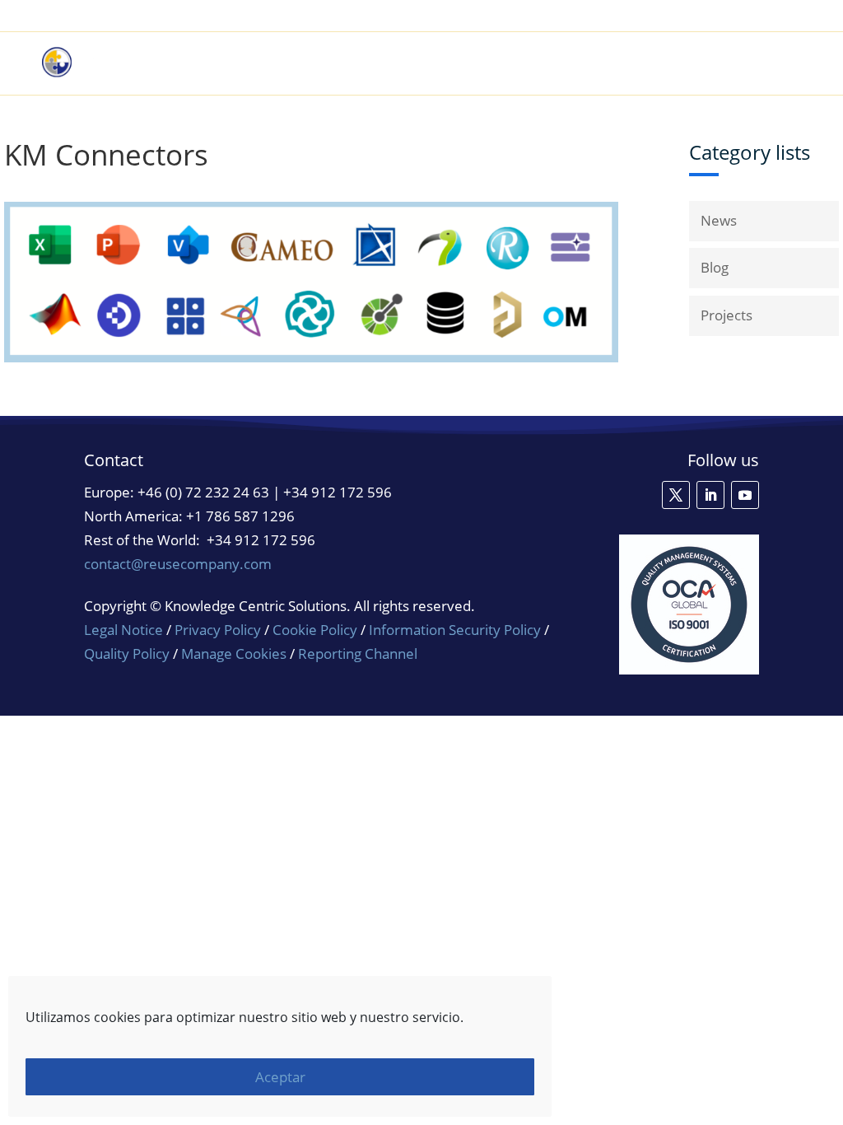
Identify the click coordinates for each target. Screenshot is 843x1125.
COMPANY (754, 63)
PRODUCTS (469, 63)
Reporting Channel (357, 653)
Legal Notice (123, 629)
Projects (726, 315)
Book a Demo (629, 16)
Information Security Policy (455, 629)
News (719, 220)
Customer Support (743, 16)
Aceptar (280, 1076)
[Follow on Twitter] (676, 495)
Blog (715, 267)
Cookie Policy (314, 629)
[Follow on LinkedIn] (710, 495)
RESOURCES (656, 63)
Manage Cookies (233, 654)
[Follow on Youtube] (745, 495)
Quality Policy (128, 653)
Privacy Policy (218, 629)
